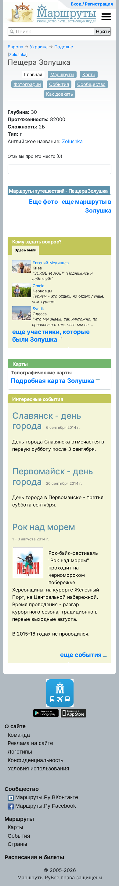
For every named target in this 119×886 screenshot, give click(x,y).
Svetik (38, 308)
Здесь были (25, 250)
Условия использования (38, 768)
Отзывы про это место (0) (35, 156)
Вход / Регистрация (92, 3)
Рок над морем (44, 527)
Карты (15, 827)
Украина (39, 46)
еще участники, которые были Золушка (51, 335)
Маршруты (62, 74)
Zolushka (17, 54)
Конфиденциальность (35, 760)
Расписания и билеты (34, 857)
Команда (19, 735)
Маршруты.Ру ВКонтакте (46, 797)
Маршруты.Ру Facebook (45, 806)
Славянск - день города (46, 420)
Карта (88, 74)
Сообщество (91, 84)
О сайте (15, 726)
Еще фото (43, 201)
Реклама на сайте (30, 743)
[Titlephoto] (30, 562)
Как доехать (59, 94)
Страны (17, 844)
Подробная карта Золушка (53, 380)
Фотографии (27, 84)
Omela (38, 286)
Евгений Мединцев (51, 263)
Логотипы (20, 751)
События (59, 84)
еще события (81, 654)
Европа (15, 46)
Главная (33, 74)
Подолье (63, 46)
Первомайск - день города (52, 476)
